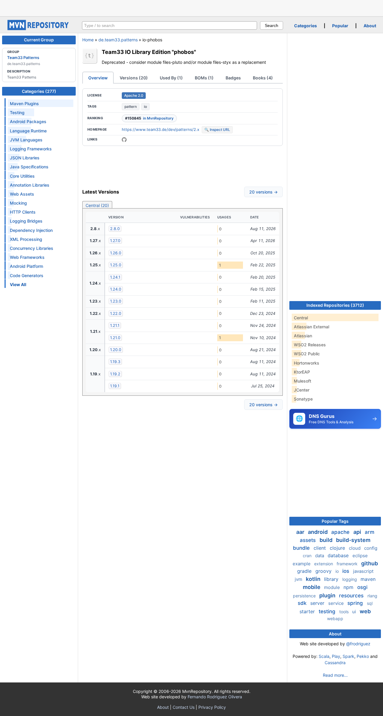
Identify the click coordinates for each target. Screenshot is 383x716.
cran (308, 555)
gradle (305, 571)
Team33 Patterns (23, 57)
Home (88, 39)
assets (308, 540)
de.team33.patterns (118, 39)
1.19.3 (115, 361)
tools (344, 611)
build (327, 540)
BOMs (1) (204, 77)
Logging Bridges (26, 220)
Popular (340, 25)
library (332, 579)
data (320, 555)
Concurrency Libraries (31, 248)
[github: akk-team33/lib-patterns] (124, 139)
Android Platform (26, 266)
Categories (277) (39, 91)
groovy (324, 571)
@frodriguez (358, 643)
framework (348, 563)
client (320, 548)
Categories (305, 25)
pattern (130, 106)
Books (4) (263, 77)
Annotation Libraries (29, 185)
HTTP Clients (23, 212)
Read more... (335, 675)
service (336, 603)
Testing (17, 112)
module (332, 587)
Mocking (18, 203)
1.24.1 (115, 277)
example (302, 564)
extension (324, 563)
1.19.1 (114, 385)
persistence (305, 595)
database (339, 555)
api (357, 532)
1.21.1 (114, 325)
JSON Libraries (24, 157)
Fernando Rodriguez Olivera (215, 696)
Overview (98, 77)
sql (370, 603)
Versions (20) (134, 77)
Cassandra (335, 662)
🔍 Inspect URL (217, 129)
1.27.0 (115, 240)
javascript (363, 571)
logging (350, 579)
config (370, 548)
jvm (299, 579)
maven (368, 579)
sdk (303, 603)
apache (341, 532)
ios (346, 571)
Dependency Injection (31, 230)
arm (369, 532)
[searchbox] (169, 25)
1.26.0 (115, 252)
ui (354, 611)
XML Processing (26, 239)
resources (352, 596)
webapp (335, 618)
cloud (355, 548)
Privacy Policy (212, 707)
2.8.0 (115, 228)
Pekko (363, 656)
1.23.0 (115, 301)
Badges (233, 77)
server (318, 603)
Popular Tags (335, 521)
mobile (312, 587)
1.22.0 (115, 313)
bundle (302, 548)
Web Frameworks (27, 257)
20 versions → (263, 191)
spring (355, 603)
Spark (348, 656)
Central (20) (97, 205)
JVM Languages (26, 139)
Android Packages (28, 121)
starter (308, 611)
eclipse (360, 555)
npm (349, 587)
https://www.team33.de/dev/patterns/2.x (160, 129)
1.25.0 (115, 264)
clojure (338, 548)
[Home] (38, 28)
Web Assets (22, 194)
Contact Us (183, 707)
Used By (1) (171, 77)
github (369, 563)
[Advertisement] (191, 7)
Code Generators (26, 275)
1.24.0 (115, 289)
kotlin (314, 579)
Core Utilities (22, 176)
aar (301, 532)
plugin (328, 595)
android (318, 532)
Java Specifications (29, 166)
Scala (324, 656)
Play (336, 656)
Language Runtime (28, 130)
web (365, 611)
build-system (353, 540)
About (370, 25)
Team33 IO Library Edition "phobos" (149, 52)
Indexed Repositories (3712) (335, 305)
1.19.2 (115, 373)
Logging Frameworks (31, 148)
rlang (372, 595)
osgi (362, 587)
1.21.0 (115, 337)
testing (328, 611)
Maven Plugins (24, 103)
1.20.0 (115, 349)
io (145, 106)
